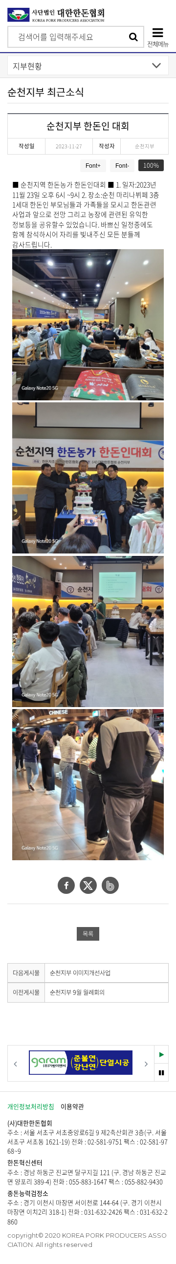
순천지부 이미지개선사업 (80, 972)
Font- (122, 165)
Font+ (93, 165)
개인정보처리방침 (30, 1106)
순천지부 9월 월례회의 (77, 992)
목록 (88, 933)
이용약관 (72, 1106)
